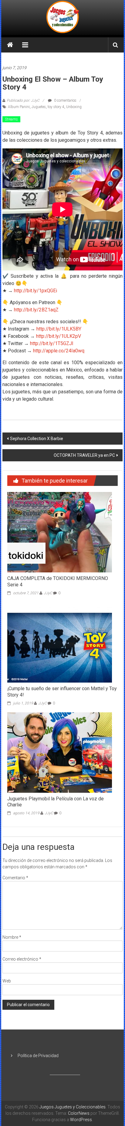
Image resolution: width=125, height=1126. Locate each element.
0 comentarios (64, 100)
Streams (11, 119)
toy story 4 (56, 107)
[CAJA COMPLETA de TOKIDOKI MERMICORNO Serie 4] (59, 532)
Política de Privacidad (38, 1055)
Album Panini (19, 107)
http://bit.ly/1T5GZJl (51, 343)
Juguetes (39, 107)
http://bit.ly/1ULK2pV (58, 336)
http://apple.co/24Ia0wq (58, 351)
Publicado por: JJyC (23, 100)
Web (6, 980)
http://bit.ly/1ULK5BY (58, 329)
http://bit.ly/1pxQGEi (35, 290)
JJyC (48, 593)
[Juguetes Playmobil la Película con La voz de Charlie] (59, 752)
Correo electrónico (21, 959)
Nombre (11, 937)
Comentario (15, 877)
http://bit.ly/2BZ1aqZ (36, 310)
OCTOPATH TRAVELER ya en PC (84, 455)
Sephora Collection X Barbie (36, 438)
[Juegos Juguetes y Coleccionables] (62, 17)
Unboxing (74, 107)
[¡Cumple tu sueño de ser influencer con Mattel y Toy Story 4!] (59, 641)
